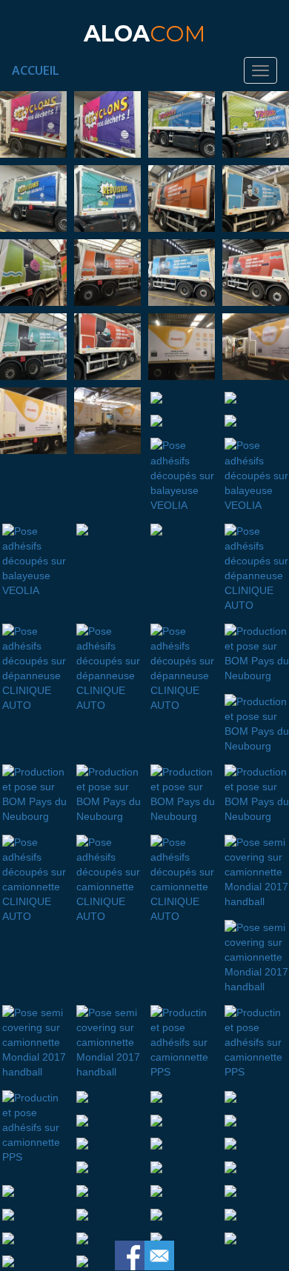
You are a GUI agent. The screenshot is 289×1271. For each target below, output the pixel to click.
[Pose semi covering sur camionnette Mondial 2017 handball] (255, 869)
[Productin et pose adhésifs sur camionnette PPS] (181, 1039)
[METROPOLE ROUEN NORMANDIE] (33, 124)
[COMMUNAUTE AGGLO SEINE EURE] (181, 198)
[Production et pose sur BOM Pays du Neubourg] (255, 650)
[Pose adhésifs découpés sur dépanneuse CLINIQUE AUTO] (255, 565)
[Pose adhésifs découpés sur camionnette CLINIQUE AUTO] (33, 876)
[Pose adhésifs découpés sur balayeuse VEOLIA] (181, 472)
